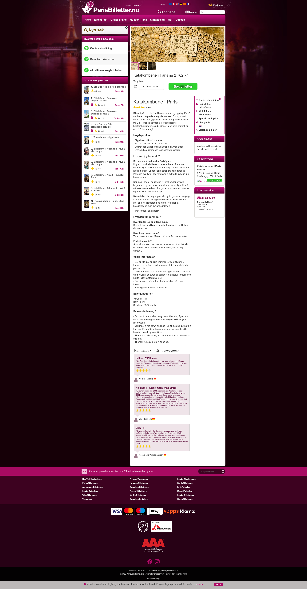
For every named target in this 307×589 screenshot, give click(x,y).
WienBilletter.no (89, 495)
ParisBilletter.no (133, 573)
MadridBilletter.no (138, 495)
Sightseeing (157, 19)
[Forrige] (152, 44)
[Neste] (203, 44)
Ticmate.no (87, 499)
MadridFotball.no (184, 491)
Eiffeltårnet (100, 19)
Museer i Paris (138, 19)
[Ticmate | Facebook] (149, 561)
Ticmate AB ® (182, 573)
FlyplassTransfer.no (139, 479)
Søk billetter (183, 86)
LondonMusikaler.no (186, 479)
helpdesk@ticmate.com (168, 570)
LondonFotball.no (90, 491)
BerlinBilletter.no (185, 483)
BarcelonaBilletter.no (139, 487)
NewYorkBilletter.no (139, 483)
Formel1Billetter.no (138, 491)
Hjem (88, 19)
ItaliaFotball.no (183, 487)
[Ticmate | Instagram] (157, 561)
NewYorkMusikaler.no (92, 479)
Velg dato (138, 81)
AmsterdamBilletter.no (92, 487)
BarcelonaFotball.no (139, 499)
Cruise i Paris (118, 19)
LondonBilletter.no (185, 495)
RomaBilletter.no (185, 499)
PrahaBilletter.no (90, 483)
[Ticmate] (133, 5)
